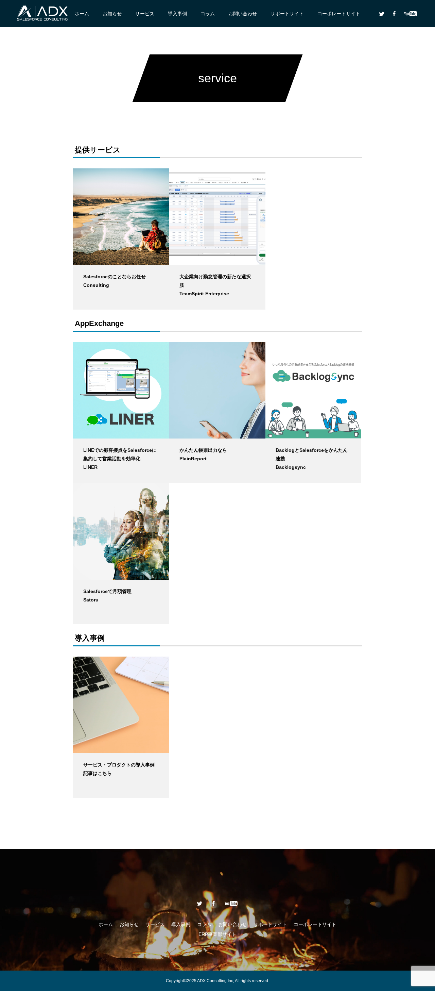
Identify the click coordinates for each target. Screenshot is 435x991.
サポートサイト (287, 13)
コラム (208, 13)
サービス (144, 13)
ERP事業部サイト (217, 934)
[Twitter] (381, 13)
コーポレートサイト (338, 13)
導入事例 (177, 13)
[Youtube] (410, 13)
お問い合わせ (242, 13)
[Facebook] (393, 13)
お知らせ (112, 13)
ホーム (82, 13)
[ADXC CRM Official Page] (42, 13)
